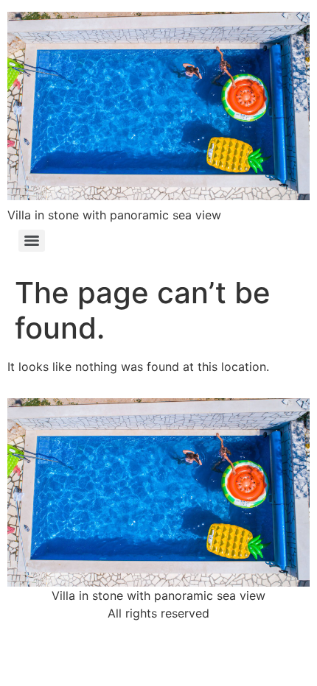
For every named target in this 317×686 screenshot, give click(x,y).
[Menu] (31, 241)
